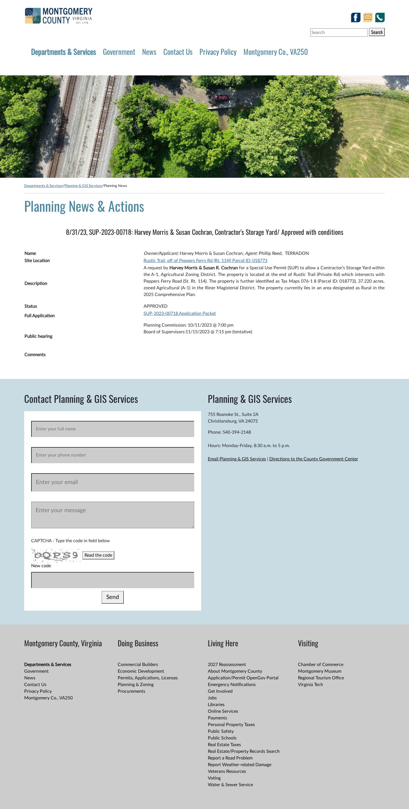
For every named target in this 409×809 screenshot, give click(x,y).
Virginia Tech (310, 684)
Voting (214, 778)
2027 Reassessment (227, 664)
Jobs (212, 698)
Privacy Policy (217, 51)
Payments (217, 718)
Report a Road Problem (230, 758)
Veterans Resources (227, 771)
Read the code (98, 555)
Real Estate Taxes (224, 745)
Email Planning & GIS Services (237, 459)
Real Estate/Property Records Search (244, 751)
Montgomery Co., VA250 (275, 51)
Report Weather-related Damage (239, 765)
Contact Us (178, 51)
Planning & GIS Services (83, 186)
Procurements (131, 691)
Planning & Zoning (136, 684)
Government (119, 51)
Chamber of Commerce (320, 664)
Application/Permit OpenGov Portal (243, 678)
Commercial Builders (138, 664)
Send (112, 597)
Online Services (223, 711)
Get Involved (220, 691)
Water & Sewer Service (230, 785)
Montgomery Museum (319, 671)
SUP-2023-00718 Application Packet (180, 313)
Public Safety (221, 731)
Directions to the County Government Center (313, 459)
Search (377, 32)
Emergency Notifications (232, 684)
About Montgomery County (235, 671)
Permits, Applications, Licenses (148, 678)
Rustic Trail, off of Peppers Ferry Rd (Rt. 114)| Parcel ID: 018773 (205, 260)
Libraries (216, 704)
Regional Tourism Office (321, 678)
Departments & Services (63, 51)
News (149, 51)
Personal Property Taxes (231, 724)
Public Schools (222, 738)
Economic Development (141, 671)
